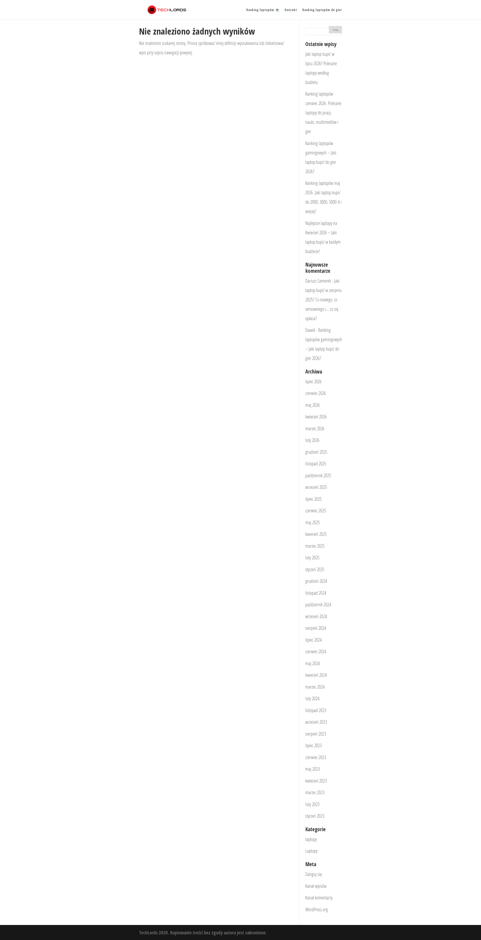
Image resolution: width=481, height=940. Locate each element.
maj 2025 (312, 522)
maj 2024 (312, 663)
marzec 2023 (314, 792)
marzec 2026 (314, 428)
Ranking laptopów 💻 (262, 10)
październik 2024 (318, 604)
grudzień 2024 (316, 581)
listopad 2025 (315, 463)
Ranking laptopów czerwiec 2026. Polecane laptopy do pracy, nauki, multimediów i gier (323, 113)
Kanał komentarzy (319, 897)
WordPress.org (316, 909)
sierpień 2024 (315, 628)
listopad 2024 (315, 593)
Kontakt (291, 10)
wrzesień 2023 (316, 722)
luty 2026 (312, 440)
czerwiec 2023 (315, 757)
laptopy (311, 839)
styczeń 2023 (314, 816)
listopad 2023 (315, 710)
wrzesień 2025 (316, 487)
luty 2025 (312, 557)
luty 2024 (312, 698)
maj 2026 (312, 405)
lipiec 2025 (313, 499)
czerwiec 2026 (315, 393)
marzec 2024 (314, 687)
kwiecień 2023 (316, 780)
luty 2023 (312, 804)
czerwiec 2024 (315, 651)
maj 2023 (312, 769)
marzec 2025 (314, 546)
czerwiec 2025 (315, 510)
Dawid (310, 330)
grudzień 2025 (316, 452)
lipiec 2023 (313, 745)
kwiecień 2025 (316, 534)
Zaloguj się (313, 874)
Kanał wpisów (316, 886)
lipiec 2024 (313, 640)
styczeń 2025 (314, 569)
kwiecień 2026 (316, 416)
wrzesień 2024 (316, 616)
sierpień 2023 (315, 734)
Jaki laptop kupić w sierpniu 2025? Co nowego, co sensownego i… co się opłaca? (323, 299)
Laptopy (311, 851)
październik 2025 (318, 475)
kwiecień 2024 (316, 675)
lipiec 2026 (313, 381)
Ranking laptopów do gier (322, 10)
